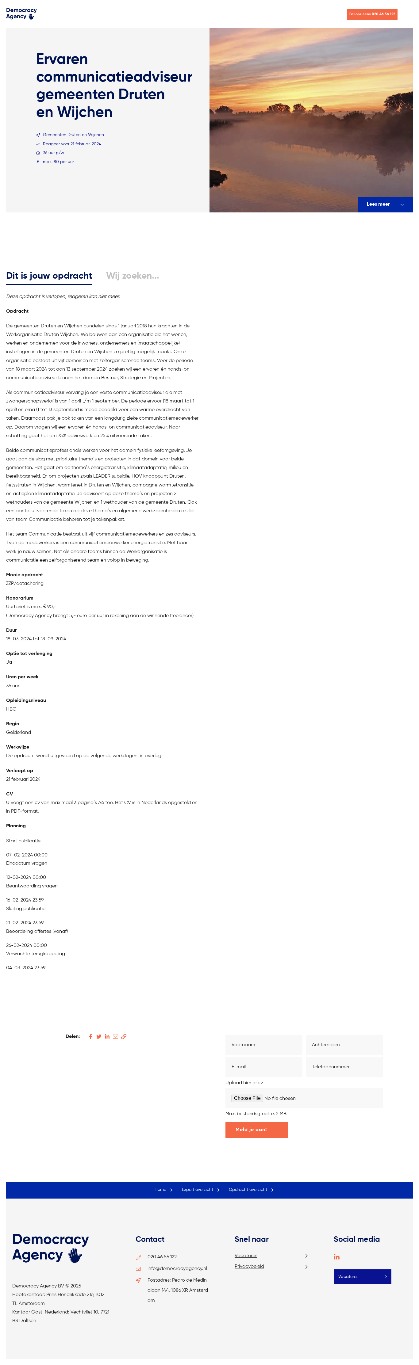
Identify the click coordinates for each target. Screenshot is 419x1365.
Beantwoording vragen (32, 886)
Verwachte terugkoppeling (35, 953)
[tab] (49, 277)
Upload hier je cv (244, 1083)
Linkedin (337, 1257)
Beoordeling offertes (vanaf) (37, 931)
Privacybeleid (249, 1266)
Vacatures (246, 1255)
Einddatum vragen (26, 863)
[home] (21, 18)
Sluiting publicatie (25, 908)
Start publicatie (23, 841)
